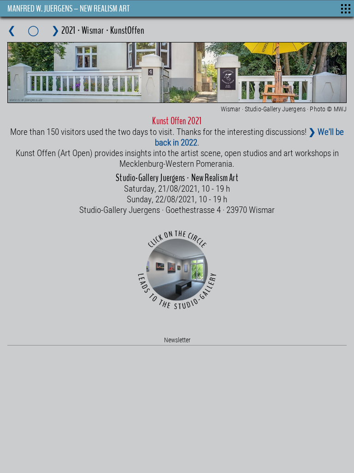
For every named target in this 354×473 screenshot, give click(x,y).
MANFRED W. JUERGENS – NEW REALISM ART (68, 8)
